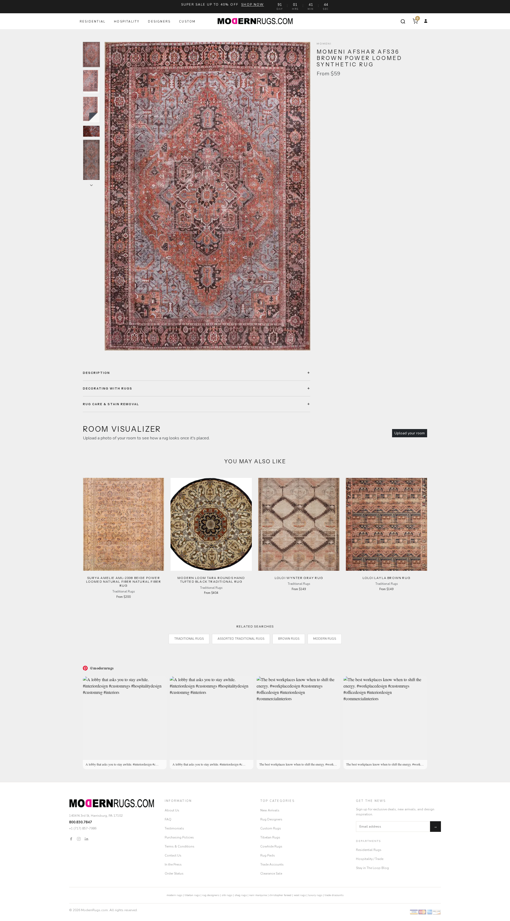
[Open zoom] (207, 196)
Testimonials (174, 828)
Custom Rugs (270, 828)
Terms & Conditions (179, 846)
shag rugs (241, 895)
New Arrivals (269, 810)
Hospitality (126, 22)
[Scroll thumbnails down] (91, 185)
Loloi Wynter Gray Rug (299, 578)
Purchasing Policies (179, 837)
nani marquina (258, 895)
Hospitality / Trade (369, 859)
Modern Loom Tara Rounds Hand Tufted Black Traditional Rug (211, 579)
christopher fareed (280, 895)
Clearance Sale (271, 873)
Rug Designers (271, 819)
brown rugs (288, 639)
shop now (252, 4)
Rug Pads (267, 855)
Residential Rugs (368, 850)
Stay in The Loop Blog (372, 868)
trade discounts (334, 895)
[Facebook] (71, 839)
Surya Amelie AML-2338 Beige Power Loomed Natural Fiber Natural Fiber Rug (123, 581)
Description (96, 373)
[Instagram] (79, 839)
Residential (92, 22)
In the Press (173, 864)
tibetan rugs (192, 895)
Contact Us (173, 855)
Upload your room (409, 433)
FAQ (168, 819)
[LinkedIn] (86, 839)
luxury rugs (315, 895)
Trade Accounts (272, 864)
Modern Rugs (324, 639)
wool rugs (300, 895)
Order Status (174, 873)
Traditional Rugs (189, 639)
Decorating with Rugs (107, 388)
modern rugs (174, 895)
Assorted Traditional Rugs (241, 639)
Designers (159, 22)
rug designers (210, 895)
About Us (172, 810)
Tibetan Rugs (270, 837)
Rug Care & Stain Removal (111, 404)
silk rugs (227, 895)
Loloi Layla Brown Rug (386, 578)
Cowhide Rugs (271, 846)
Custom (187, 22)
